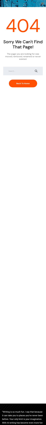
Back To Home (23, 83)
